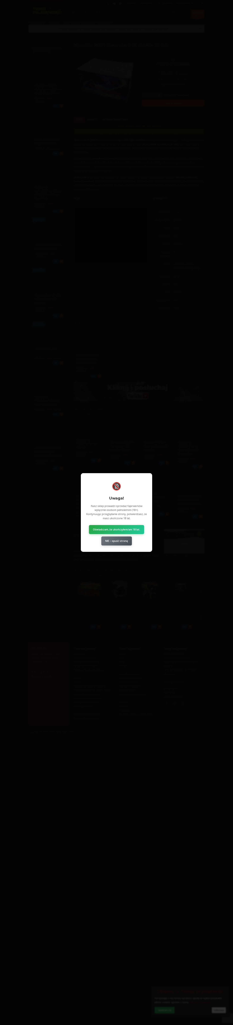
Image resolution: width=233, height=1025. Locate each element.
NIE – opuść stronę (116, 541)
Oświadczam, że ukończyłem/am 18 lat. (116, 529)
